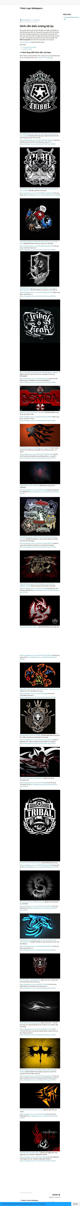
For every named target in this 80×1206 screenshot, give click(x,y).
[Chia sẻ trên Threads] (54, 1194)
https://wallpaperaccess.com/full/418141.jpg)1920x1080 (36, 740)
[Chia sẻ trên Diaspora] (58, 1194)
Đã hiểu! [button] (75, 1204)
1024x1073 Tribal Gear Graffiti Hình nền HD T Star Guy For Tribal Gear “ (39, 242)
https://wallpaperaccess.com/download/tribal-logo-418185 (37, 1035)
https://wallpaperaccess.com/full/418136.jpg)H (34, 693)
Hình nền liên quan (25, 42)
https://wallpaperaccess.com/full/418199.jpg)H (34, 1157)
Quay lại (51, 1197)
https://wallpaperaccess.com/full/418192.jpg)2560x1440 (36, 1076)
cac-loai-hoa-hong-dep (29, 47)
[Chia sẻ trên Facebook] (56, 1194)
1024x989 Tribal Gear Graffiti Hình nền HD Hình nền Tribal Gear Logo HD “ (38, 538)
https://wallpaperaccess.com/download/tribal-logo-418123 (37, 547)
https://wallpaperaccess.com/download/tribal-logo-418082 (37, 144)
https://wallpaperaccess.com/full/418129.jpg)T (34, 588)
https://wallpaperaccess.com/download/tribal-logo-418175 (37, 988)
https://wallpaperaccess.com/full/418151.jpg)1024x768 (36, 906)
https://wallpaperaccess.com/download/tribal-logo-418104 (37, 420)
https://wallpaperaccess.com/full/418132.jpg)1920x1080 (36, 655)
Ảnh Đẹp (37, 20)
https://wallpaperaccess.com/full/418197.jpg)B (34, 1114)
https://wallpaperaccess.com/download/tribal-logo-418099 (37, 382)
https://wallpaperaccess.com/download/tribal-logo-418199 (37, 1161)
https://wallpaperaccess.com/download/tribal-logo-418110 (37, 458)
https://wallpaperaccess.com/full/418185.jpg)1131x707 (36, 1029)
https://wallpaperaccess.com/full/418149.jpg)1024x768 (36, 865)
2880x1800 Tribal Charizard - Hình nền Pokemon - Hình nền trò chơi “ (40, 690)
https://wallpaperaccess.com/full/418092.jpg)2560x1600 (36, 246)
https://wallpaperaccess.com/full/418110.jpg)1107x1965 (36, 454)
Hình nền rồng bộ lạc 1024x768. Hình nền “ (32, 902)
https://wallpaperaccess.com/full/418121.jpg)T (34, 490)
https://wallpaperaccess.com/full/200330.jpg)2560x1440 (36, 946)
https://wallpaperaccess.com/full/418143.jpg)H (34, 783)
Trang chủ (57, 1197)
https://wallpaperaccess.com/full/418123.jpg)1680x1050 (36, 543)
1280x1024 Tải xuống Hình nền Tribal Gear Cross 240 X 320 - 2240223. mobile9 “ (37, 585)
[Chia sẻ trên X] (53, 1194)
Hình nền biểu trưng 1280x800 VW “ (30, 980)
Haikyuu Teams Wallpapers (29, 1200)
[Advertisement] (40, 14)
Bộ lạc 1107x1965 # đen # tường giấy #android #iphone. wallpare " (39, 372)
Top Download (25, 20)
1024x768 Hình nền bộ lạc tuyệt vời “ (30, 1023)
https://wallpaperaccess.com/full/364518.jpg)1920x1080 (36, 292)
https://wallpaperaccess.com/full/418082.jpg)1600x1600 (36, 140)
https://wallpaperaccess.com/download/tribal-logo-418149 (40, 867)
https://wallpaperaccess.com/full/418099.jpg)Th (34, 378)
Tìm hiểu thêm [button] (42, 1204)
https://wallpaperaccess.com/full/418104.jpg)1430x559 (36, 417)
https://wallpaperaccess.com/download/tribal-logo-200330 (37, 950)
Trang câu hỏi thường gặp (45, 57)
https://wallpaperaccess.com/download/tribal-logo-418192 (37, 1080)
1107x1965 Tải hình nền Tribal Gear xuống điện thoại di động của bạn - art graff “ (39, 135)
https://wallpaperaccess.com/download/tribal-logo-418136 (37, 697)
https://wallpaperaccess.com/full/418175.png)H (34, 984)
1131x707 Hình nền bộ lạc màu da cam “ (31, 1110)
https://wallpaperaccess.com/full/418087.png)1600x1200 (37, 193)
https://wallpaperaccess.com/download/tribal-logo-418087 (42, 195)
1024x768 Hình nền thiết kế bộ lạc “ (30, 1153)
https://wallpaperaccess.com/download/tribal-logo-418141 (37, 743)
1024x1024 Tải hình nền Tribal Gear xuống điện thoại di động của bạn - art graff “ (39, 189)
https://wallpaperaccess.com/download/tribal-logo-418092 (37, 250)
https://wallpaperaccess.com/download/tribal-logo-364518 (37, 296)
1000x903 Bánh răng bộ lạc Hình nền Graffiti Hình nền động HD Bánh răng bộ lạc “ (38, 289)
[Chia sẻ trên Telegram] (59, 1194)
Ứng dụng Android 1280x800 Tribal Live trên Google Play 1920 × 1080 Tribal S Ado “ (38, 941)
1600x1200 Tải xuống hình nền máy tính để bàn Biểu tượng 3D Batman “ (38, 1071)
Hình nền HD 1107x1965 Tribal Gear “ (31, 863)
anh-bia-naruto (27, 49)
